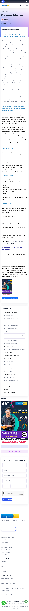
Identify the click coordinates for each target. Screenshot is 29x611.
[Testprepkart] (14, 516)
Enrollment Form (5, 544)
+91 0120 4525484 (10, 578)
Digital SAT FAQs (8, 353)
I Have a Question (14, 451)
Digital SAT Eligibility (9, 315)
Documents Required (10, 377)
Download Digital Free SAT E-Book (10, 298)
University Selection (9, 361)
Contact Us (4, 561)
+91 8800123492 (11, 583)
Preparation (7, 358)
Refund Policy (24, 606)
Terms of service (5, 606)
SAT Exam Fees (8, 332)
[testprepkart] (24, 5)
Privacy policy (15, 606)
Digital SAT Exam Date (10, 343)
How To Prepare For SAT (11, 368)
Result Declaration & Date (11, 380)
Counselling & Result (9, 374)
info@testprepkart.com (11, 586)
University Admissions (7, 539)
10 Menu (5, 19)
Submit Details (7, 499)
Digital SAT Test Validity (10, 322)
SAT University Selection (11, 325)
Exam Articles (7, 386)
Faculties (3, 569)
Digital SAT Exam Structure (11, 340)
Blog (2, 566)
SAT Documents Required (11, 328)
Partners (3, 571)
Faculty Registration (6, 552)
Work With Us (4, 564)
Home (2, 11)
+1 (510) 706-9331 (11, 581)
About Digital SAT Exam (10, 312)
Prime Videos (4, 542)
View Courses (14, 446)
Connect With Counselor (7, 537)
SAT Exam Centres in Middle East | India (14, 349)
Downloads (6, 384)
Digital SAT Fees (8, 346)
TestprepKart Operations (8, 549)
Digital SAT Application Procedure (13, 318)
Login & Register (14, 608)
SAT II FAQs (7, 364)
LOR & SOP (7, 389)
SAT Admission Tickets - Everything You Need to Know (14, 336)
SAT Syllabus (8, 371)
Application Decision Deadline (11, 355)
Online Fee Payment (6, 547)
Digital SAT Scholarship (9, 392)
